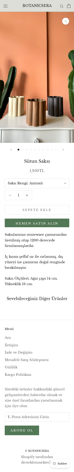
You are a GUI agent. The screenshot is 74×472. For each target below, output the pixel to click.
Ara (8, 338)
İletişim (11, 345)
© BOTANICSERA (37, 451)
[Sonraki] (63, 150)
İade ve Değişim (18, 352)
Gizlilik (11, 367)
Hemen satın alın (37, 223)
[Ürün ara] (62, 6)
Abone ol (21, 430)
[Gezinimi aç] (5, 5)
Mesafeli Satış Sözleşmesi (27, 360)
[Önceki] (11, 150)
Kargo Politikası (18, 375)
